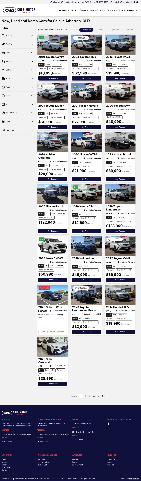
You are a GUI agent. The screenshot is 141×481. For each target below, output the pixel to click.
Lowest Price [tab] (129, 29)
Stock (73, 10)
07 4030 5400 (102, 2)
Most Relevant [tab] (86, 29)
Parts (74, 462)
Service (75, 460)
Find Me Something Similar (53, 332)
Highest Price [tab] (114, 29)
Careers (110, 465)
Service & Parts (96, 10)
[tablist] (107, 30)
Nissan (4, 462)
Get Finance (53, 78)
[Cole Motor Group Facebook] (134, 2)
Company (131, 10)
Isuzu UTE (6, 467)
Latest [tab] (100, 29)
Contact (110, 462)
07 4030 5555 (67, 2)
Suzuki (4, 470)
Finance (83, 10)
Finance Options (43, 465)
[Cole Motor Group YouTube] (137, 2)
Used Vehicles (43, 462)
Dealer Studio (134, 479)
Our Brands (62, 10)
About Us (111, 460)
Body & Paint (77, 465)
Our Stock (41, 460)
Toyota (4, 460)
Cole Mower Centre (115, 10)
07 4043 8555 (126, 2)
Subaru (4, 465)
